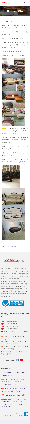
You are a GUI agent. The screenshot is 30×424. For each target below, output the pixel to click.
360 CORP (11, 415)
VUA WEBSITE (23, 415)
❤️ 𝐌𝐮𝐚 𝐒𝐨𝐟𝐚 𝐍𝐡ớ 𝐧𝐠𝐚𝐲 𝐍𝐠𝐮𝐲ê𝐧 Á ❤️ (13, 395)
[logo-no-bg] (6, 2)
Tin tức (23, 246)
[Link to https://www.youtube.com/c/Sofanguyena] (21, 360)
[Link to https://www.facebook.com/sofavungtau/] (18, 360)
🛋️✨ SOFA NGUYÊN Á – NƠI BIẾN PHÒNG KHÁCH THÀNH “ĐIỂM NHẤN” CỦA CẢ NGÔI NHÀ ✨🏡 (14, 382)
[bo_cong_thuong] (12, 299)
